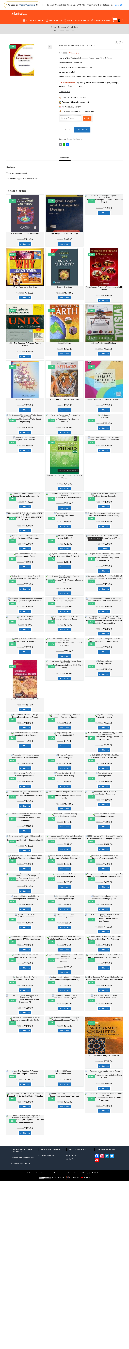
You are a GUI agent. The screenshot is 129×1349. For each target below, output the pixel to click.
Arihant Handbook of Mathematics (25, 538)
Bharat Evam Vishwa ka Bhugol (25, 717)
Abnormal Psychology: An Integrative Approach (64, 420)
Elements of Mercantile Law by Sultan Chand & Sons (104, 1076)
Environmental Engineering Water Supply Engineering (25, 420)
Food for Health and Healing (64, 816)
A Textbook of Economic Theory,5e (64, 1020)
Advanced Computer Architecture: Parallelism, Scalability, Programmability (104, 621)
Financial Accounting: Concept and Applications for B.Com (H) (25, 879)
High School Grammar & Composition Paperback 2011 (104, 559)
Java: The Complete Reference (25, 1073)
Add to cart (82, 130)
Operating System (104, 776)
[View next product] (121, 42)
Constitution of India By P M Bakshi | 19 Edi (104, 578)
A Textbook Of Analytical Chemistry (25, 233)
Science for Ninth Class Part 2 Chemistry (104, 939)
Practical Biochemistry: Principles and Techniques (25, 819)
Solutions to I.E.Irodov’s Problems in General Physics (64, 476)
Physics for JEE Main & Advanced (25, 757)
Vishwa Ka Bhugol (64, 538)
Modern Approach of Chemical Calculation (104, 399)
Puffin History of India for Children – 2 (64, 858)
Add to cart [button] (25, 244)
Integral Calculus (25, 619)
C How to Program (64, 757)
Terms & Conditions (57, 1173)
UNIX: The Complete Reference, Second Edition (25, 344)
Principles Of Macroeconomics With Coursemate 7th (25, 1000)
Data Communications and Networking (104, 516)
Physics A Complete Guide (64, 876)
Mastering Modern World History (25, 898)
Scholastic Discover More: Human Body (25, 858)
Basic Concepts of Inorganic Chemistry (104, 641)
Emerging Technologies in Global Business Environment (104, 1098)
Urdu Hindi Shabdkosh (25, 917)
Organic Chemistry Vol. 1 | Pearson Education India (64, 581)
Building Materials (104, 663)
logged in (20, 179)
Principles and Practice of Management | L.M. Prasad (104, 288)
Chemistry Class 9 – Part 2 (25, 979)
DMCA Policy (96, 1173)
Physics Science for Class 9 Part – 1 (64, 556)
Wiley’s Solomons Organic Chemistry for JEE (104, 876)
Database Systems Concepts (104, 496)
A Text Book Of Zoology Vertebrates (64, 399)
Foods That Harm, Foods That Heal (64, 1096)
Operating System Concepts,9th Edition (25, 601)
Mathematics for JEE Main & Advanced (25, 939)
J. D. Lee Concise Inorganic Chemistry (104, 1055)
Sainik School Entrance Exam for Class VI (64, 939)
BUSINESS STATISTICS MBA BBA (104, 757)
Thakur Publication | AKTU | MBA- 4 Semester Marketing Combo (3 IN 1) (25, 1121)
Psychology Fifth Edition (64, 516)
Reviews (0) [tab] (64, 158)
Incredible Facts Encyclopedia (104, 898)
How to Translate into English (25, 957)
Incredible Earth (64, 343)
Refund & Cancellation (36, 1173)
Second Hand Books (66, 31)
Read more (104, 549)
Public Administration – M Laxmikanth (104, 440)
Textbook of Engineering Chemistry (64, 717)
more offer (119, 5)
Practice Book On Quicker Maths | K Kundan (25, 1096)
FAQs (71, 1159)
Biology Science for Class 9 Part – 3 (25, 578)
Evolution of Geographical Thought (25, 699)
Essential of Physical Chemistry (25, 735)
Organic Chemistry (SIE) (25, 399)
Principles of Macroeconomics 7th (104, 858)
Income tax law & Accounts (104, 794)
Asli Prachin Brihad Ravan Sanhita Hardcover (64, 497)
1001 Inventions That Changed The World (104, 838)
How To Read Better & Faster (104, 998)
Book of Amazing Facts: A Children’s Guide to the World (64, 644)
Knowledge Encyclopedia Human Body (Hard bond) (64, 666)
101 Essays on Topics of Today (64, 619)
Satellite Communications (104, 816)
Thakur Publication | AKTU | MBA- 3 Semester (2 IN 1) (104, 200)
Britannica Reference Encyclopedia (25, 496)
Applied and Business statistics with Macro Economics (64, 960)
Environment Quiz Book (64, 917)
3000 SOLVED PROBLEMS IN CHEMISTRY (104, 957)
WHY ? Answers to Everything (25, 287)
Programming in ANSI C (64, 735)
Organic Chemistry (64, 287)
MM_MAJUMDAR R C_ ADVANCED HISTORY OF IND (25, 518)
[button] (50, 47)
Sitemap (85, 1173)
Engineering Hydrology (64, 898)
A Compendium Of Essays (25, 556)
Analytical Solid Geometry (24, 440)
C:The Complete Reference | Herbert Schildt (104, 979)
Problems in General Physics (64, 998)
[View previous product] (116, 42)
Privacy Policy (73, 1173)
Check (87, 118)
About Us (72, 1155)
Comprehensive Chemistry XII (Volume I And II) (25, 840)
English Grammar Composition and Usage (104, 538)
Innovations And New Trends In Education (64, 838)
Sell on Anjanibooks (48, 1155)
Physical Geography (104, 717)
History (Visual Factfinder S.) (25, 641)
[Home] (55, 31)
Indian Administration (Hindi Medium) (64, 979)
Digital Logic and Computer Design (64, 233)
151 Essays (104, 417)
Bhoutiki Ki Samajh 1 (64, 1073)
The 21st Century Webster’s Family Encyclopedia (104, 919)
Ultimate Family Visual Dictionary (104, 343)
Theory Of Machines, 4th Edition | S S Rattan (25, 795)
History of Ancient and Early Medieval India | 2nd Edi (64, 796)
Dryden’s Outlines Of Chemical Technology (104, 601)
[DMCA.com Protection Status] (45, 1178)
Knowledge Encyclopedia (64, 601)
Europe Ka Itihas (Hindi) (64, 776)
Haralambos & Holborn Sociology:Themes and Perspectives (104, 738)
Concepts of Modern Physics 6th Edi (25, 1020)
